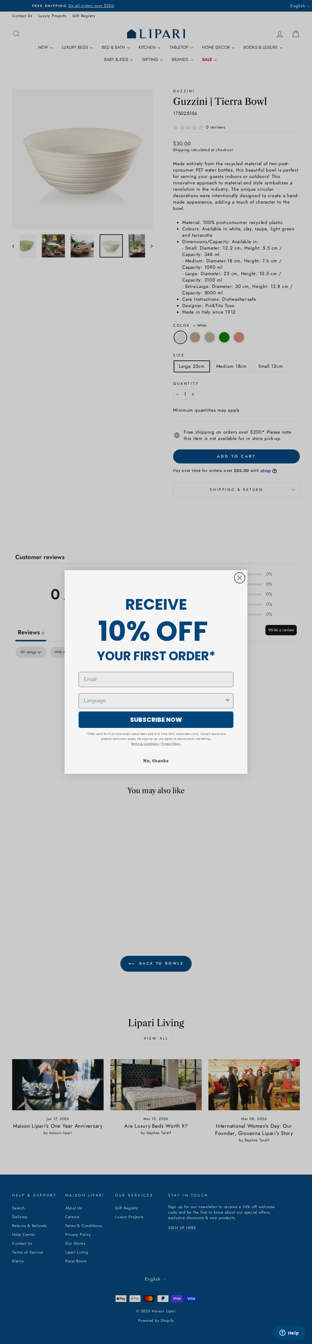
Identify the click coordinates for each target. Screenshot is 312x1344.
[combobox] (154, 700)
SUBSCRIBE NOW (156, 719)
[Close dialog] (239, 578)
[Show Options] (228, 700)
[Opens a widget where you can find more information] (289, 1333)
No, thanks (156, 760)
